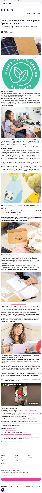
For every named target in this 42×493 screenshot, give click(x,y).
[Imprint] (8, 10)
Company (3, 455)
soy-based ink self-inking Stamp (18, 304)
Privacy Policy (25, 472)
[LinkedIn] (17, 486)
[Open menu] (1, 3)
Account (16, 455)
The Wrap (27, 438)
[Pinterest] (15, 486)
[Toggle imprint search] (2, 13)
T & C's (32, 486)
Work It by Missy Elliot (31, 421)
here (33, 437)
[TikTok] (13, 486)
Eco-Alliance (19, 260)
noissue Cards (14, 254)
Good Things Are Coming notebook (29, 410)
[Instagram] (9, 486)
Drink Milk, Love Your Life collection (28, 413)
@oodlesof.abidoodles (11, 430)
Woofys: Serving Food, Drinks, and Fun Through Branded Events (16, 434)
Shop (29, 455)
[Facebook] (11, 486)
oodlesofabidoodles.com (10, 428)
